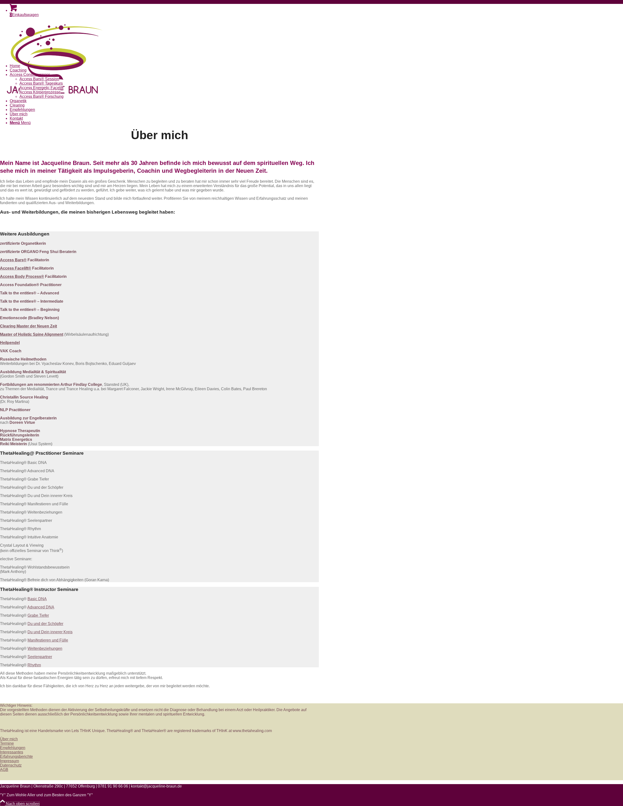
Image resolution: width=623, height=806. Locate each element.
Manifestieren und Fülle (47, 640)
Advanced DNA (40, 607)
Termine (7, 743)
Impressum (9, 761)
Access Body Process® (22, 276)
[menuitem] (164, 66)
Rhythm (34, 665)
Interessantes (11, 752)
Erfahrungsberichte (16, 756)
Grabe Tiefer (38, 615)
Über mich (9, 739)
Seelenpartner (39, 657)
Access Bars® (13, 260)
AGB (4, 770)
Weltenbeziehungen (44, 648)
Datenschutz (11, 765)
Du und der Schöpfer (45, 624)
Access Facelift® (15, 268)
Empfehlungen (12, 748)
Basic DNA (37, 599)
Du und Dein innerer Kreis (50, 632)
